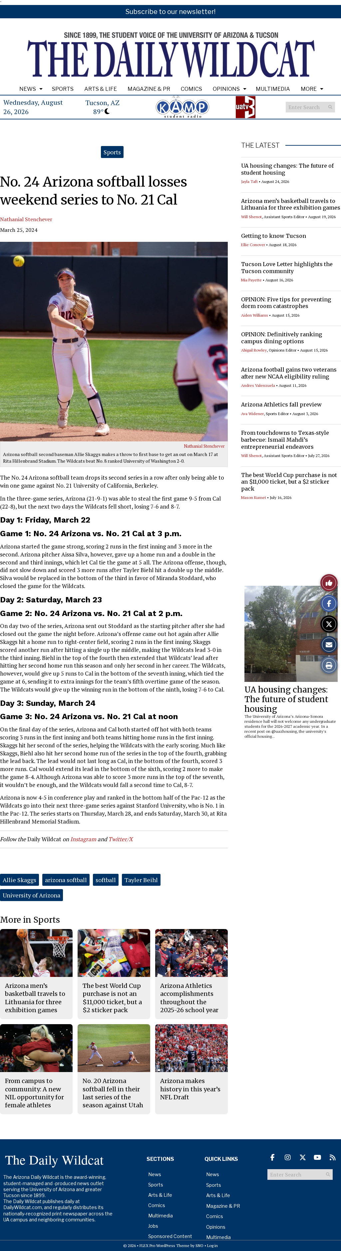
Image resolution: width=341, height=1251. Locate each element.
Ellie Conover (253, 244)
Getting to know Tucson (273, 236)
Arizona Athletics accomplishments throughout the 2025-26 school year (189, 998)
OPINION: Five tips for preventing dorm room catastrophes (286, 303)
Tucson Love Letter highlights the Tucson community (287, 267)
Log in (212, 1245)
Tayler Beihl (141, 880)
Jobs (153, 1226)
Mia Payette (251, 279)
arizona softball (66, 880)
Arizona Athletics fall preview (281, 404)
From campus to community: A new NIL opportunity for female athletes (34, 1093)
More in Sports (30, 920)
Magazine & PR (149, 89)
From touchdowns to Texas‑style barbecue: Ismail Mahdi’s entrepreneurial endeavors (285, 439)
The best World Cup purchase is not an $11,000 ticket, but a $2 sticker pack (289, 482)
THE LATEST (260, 145)
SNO (199, 1245)
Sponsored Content (170, 1236)
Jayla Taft (249, 181)
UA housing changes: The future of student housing (286, 699)
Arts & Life (100, 89)
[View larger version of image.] (114, 341)
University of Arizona (31, 895)
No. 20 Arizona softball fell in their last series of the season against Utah (113, 1093)
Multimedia (273, 89)
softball (106, 880)
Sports (63, 89)
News (27, 89)
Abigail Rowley (254, 350)
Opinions (226, 89)
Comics (191, 89)
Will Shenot (251, 216)
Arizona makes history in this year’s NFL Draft (190, 1089)
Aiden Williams (254, 315)
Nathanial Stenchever (26, 219)
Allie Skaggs (19, 880)
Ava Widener (252, 413)
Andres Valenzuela (258, 385)
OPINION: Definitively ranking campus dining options (281, 338)
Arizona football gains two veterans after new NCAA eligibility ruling (289, 373)
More (309, 89)
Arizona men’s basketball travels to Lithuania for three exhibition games (290, 204)
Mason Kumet (253, 497)
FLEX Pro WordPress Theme (164, 1245)
